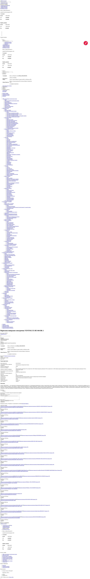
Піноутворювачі (9, 158)
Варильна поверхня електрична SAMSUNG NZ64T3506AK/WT (11, 407)
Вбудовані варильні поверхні (12, 120)
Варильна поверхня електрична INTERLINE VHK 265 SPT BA (11, 459)
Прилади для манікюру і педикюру (13, 182)
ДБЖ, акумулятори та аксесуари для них (9, 98)
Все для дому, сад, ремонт (7, 201)
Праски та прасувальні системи (12, 174)
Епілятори (8, 185)
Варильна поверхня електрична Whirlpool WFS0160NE (10, 436)
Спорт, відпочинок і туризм (7, 297)
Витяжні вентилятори (10, 126)
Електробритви (9, 186)
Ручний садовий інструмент (12, 244)
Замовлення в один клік (4, 339)
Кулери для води (10, 150)
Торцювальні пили (10, 208)
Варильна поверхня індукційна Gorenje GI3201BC (9, 418)
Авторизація (4, 90)
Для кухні (6, 137)
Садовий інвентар (8, 241)
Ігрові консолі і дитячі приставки (10, 315)
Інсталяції (8, 249)
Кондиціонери (9, 194)
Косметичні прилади (10, 183)
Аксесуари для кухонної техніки (12, 114)
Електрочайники (10, 164)
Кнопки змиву (9, 250)
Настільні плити (9, 156)
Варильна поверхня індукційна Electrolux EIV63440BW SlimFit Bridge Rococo (14, 471)
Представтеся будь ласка (5, 394)
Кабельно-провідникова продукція (11, 213)
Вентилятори (9, 193)
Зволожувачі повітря (10, 198)
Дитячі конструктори (8, 307)
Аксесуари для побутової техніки (10, 111)
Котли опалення (9, 195)
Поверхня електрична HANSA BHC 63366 (8, 500)
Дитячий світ (4, 304)
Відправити (2, 401)
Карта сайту (11, 577)
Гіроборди (6, 300)
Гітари (8, 278)
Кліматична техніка (8, 188)
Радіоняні (8, 314)
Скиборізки (9, 151)
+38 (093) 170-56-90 (3, 7)
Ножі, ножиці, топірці (10, 224)
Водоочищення (7, 209)
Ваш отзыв (2, 399)
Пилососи (8, 172)
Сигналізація (7, 266)
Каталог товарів (5, 93)
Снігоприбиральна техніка (9, 251)
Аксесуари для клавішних (11, 275)
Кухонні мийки (9, 247)
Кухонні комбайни (10, 149)
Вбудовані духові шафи (11, 121)
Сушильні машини (10, 134)
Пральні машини (10, 133)
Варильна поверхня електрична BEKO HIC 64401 (9, 442)
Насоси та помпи (8, 219)
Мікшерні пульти (10, 282)
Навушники (7, 260)
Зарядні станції (7, 105)
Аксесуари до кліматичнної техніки (13, 116)
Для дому (6, 165)
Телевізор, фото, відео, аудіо (7, 268)
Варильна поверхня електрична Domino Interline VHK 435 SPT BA (12, 453)
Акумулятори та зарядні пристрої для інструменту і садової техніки (19, 207)
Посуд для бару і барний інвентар (13, 226)
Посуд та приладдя (8, 220)
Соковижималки (10, 159)
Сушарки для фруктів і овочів (12, 160)
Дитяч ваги (9, 312)
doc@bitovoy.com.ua (3, 8)
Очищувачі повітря (10, 197)
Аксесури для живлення (9, 106)
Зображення (2, 400)
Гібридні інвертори (8, 102)
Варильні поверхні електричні (9, 355)
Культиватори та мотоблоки (12, 235)
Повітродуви (9, 240)
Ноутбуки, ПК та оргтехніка (7, 252)
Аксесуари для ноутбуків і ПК (10, 255)
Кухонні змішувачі (10, 248)
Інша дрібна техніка (8, 200)
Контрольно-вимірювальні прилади (11, 214)
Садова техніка (9, 231)
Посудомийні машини (11, 132)
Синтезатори (9, 280)
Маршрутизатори (8, 256)
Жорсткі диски (7, 262)
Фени (8, 181)
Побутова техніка (5, 108)
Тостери (8, 161)
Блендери (8, 140)
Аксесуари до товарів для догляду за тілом (14, 113)
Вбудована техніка (8, 117)
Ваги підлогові (9, 168)
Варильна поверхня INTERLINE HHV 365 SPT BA (9, 424)
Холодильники (9, 136)
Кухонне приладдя (10, 223)
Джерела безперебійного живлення (11, 103)
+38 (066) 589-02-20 (3, 6)
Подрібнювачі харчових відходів (12, 128)
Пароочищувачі (9, 171)
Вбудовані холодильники (11, 125)
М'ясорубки (9, 155)
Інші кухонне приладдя (11, 227)
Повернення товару (5, 95)
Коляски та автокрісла (8, 319)
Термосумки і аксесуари (9, 301)
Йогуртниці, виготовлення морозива (13, 145)
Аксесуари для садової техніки (12, 232)
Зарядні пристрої (8, 107)
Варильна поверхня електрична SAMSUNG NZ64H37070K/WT (11, 413)
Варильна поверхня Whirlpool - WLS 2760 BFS (8, 482)
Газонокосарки (9, 234)
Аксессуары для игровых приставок (13, 318)
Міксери (8, 153)
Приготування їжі (10, 225)
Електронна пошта (4, 395)
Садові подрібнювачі (10, 237)
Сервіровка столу (10, 228)
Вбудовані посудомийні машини (12, 123)
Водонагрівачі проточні (11, 192)
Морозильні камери (10, 135)
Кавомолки (9, 148)
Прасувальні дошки (10, 169)
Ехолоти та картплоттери (9, 302)
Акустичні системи (10, 276)
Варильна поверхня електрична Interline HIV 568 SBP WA (10, 430)
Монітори (6, 258)
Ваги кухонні (9, 143)
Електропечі (9, 163)
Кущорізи (8, 236)
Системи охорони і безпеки (9, 264)
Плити (8, 131)
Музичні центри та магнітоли (10, 285)
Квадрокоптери (7, 303)
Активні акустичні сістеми (11, 277)
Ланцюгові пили (10, 239)
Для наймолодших (8, 308)
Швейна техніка (9, 175)
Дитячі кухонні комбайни (11, 311)
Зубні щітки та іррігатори (11, 180)
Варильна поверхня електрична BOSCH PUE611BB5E (10, 517)
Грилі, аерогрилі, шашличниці (12, 144)
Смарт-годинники (8, 261)
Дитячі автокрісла (10, 322)
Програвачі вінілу (10, 283)
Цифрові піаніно (10, 284)
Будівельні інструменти (9, 204)
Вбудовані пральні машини (11, 124)
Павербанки (7, 104)
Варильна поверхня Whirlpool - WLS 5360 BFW (8, 488)
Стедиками (7, 292)
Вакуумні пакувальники (11, 142)
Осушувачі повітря (10, 199)
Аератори (8, 233)
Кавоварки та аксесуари (11, 147)
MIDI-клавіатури (10, 281)
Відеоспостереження (8, 265)
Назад (6, 99)
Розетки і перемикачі (10, 173)
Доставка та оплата (8, 42)
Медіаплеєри (7, 271)
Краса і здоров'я (7, 176)
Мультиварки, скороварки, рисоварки (13, 154)
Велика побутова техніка (11, 130)
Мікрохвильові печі (10, 152)
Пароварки (9, 157)
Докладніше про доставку (7, 85)
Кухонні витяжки (10, 127)
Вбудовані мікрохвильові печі (12, 122)
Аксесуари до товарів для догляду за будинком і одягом (16, 115)
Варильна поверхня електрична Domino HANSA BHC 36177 (11, 506)
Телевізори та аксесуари (9, 286)
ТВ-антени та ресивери (11, 290)
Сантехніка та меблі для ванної (10, 245)
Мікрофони (7, 259)
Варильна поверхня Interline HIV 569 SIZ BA (8, 494)
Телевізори (9, 289)
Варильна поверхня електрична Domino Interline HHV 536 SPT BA (12, 465)
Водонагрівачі (9, 191)
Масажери (8, 187)
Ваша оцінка (2, 393)
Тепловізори (7, 267)
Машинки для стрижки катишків (12, 170)
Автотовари (4, 293)
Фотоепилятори (9, 184)
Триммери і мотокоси (10, 238)
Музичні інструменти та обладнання (11, 272)
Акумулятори (7, 101)
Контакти (4, 96)
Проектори (6, 291)
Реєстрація (4, 91)
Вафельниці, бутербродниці (12, 141)
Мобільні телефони (8, 257)
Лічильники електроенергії (11, 217)
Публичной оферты (24, 403)
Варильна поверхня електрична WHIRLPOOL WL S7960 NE (11, 477)
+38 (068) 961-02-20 (3, 2)
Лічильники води (10, 218)
